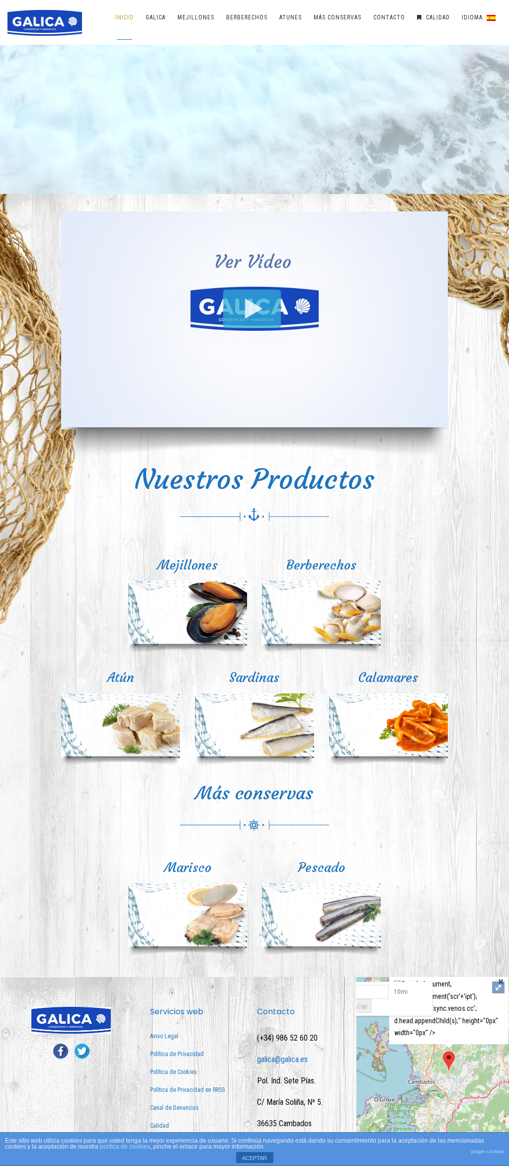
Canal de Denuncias (174, 1107)
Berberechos (321, 565)
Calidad (159, 1125)
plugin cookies (487, 1151)
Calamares (388, 677)
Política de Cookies (173, 1072)
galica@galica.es (282, 1059)
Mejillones (187, 565)
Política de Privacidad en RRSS (187, 1089)
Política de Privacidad (177, 1054)
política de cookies (125, 1146)
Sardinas (254, 677)
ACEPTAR (254, 1158)
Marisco (187, 867)
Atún (120, 677)
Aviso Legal (164, 1036)
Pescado (321, 867)
